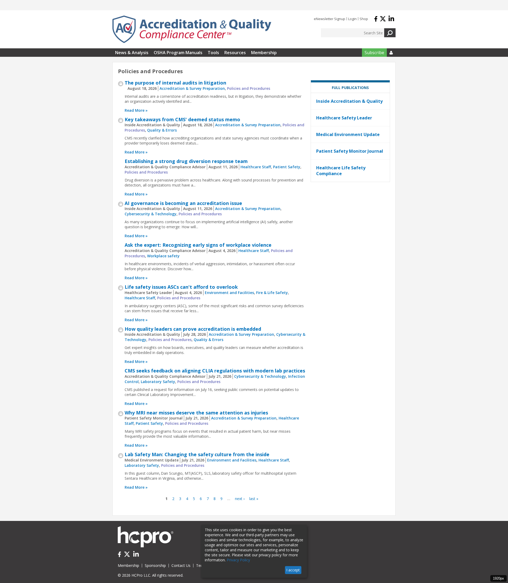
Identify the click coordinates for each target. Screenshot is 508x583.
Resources (235, 52)
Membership (264, 52)
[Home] (191, 29)
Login (352, 18)
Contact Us (180, 565)
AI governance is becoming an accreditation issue (183, 203)
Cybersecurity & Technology (150, 213)
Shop (364, 18)
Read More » (136, 110)
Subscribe (374, 52)
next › (239, 498)
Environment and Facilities (229, 292)
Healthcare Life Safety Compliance (340, 170)
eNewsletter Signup (329, 18)
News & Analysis (131, 52)
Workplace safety (163, 255)
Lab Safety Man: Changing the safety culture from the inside (197, 454)
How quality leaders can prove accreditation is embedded (193, 329)
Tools (213, 52)
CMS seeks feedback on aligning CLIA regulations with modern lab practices (215, 370)
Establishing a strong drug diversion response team (186, 161)
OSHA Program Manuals (178, 52)
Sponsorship (155, 565)
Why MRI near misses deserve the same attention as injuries (196, 412)
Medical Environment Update (348, 134)
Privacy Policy (238, 559)
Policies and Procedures (248, 88)
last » (253, 498)
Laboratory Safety (158, 381)
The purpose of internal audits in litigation (175, 83)
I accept (293, 569)
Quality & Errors (162, 130)
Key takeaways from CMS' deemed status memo (182, 119)
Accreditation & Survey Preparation (192, 88)
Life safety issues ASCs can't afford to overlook (181, 287)
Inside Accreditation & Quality (349, 101)
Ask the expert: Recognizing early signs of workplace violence (198, 245)
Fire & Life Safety (272, 292)
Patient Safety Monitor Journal (349, 151)
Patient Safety (286, 166)
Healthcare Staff (256, 166)
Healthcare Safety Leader (344, 118)
